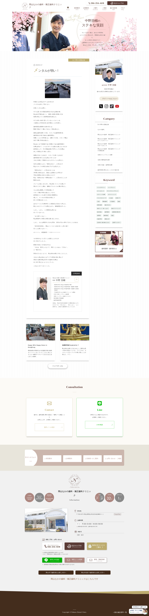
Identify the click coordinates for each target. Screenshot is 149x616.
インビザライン (101, 187)
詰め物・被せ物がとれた (103, 222)
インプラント (111, 187)
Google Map (117, 514)
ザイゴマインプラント (112, 191)
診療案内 (69, 458)
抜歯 (119, 201)
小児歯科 (112, 201)
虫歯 (112, 215)
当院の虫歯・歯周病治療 (105, 165)
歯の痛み (99, 212)
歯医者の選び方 (116, 212)
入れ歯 (111, 198)
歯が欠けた (107, 205)
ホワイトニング (112, 194)
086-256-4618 (97, 3)
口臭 (98, 201)
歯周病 (99, 215)
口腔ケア (118, 198)
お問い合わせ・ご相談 (114, 458)
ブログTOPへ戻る (57, 366)
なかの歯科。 (102, 129)
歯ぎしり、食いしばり (102, 208)
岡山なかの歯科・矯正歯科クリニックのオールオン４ (109, 144)
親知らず (107, 219)
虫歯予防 (99, 219)
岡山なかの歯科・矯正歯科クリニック (109, 134)
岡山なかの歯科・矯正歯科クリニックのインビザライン (109, 139)
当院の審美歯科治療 (104, 159)
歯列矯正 (107, 212)
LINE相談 (99, 425)
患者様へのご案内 (92, 458)
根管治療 (99, 205)
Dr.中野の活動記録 (78, 60)
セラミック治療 (101, 194)
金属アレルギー (116, 222)
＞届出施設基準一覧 (120, 612)
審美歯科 (105, 201)
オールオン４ (100, 191)
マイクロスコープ (101, 198)
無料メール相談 (49, 427)
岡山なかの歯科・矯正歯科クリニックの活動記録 (109, 149)
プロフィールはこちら (109, 98)
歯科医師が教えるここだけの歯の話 (108, 170)
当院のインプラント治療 (105, 154)
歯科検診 (106, 215)
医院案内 (49, 458)
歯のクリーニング (116, 208)
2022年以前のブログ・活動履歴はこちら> (109, 255)
